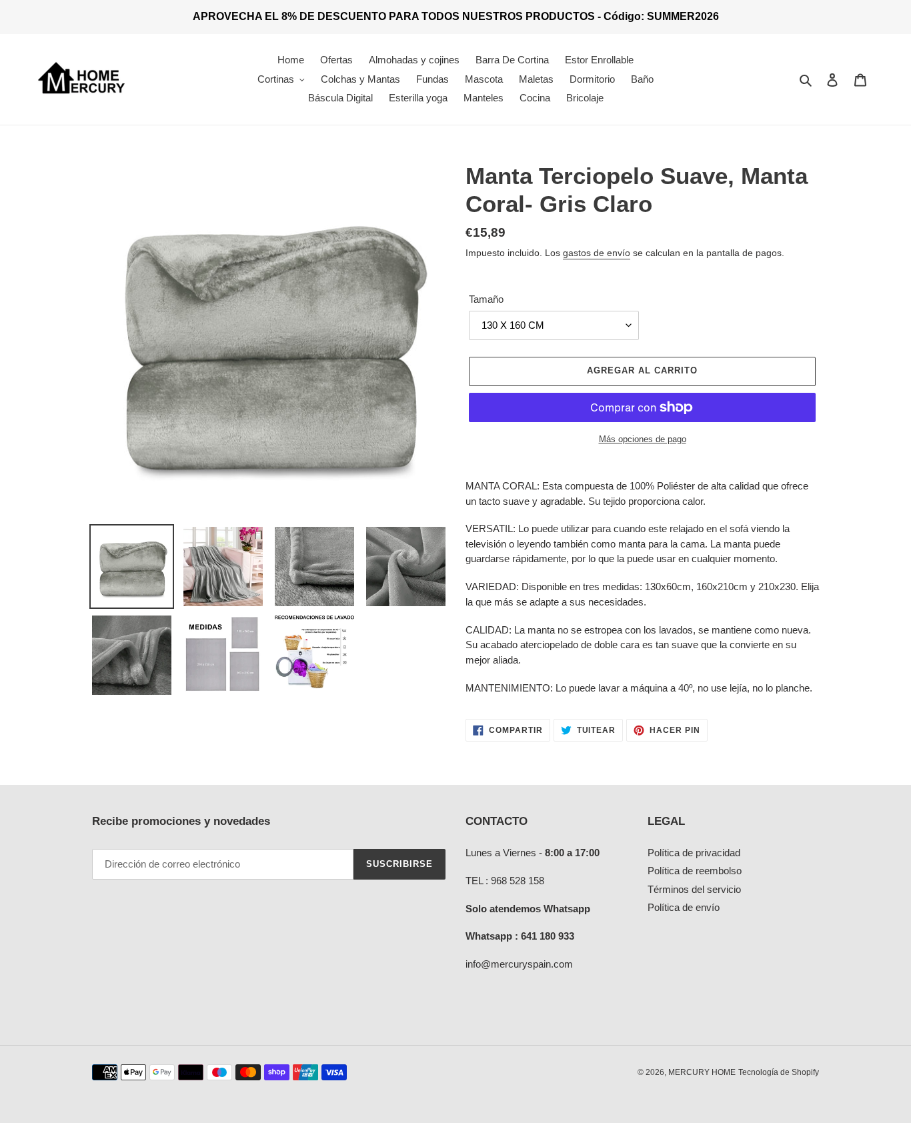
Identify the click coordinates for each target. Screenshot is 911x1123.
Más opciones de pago (642, 439)
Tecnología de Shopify (778, 1072)
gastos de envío (596, 252)
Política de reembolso (695, 870)
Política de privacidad (694, 852)
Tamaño (486, 299)
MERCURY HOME (702, 1072)
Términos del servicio (694, 889)
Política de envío (684, 907)
